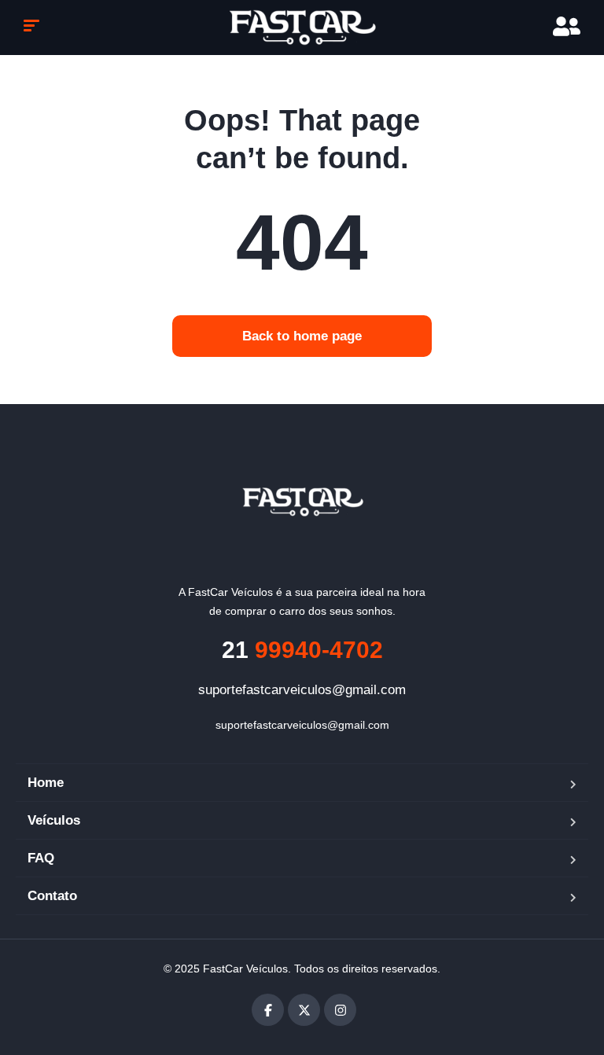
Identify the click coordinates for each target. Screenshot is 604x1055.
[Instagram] (340, 1010)
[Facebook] (268, 1010)
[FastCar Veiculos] (302, 502)
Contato (52, 895)
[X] (304, 1010)
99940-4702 (302, 650)
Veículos (54, 820)
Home (46, 782)
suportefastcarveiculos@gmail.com (302, 689)
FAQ (41, 858)
